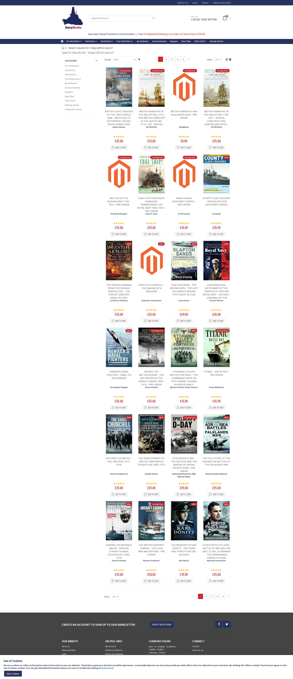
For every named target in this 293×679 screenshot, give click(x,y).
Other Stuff (199, 41)
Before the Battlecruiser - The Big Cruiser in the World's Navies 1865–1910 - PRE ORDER (151, 378)
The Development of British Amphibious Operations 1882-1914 (151, 461)
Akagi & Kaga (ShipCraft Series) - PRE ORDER (184, 201)
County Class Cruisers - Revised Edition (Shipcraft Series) (216, 201)
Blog (195, 3)
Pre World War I (73, 41)
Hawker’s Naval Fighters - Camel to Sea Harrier (119, 375)
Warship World (216, 41)
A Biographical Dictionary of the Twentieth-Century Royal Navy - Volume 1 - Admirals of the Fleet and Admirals (216, 292)
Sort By (107, 59)
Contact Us (182, 3)
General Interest (159, 41)
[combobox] (122, 18)
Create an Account (222, 3)
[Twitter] (227, 624)
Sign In (205, 3)
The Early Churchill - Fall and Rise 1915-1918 (118, 461)
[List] (230, 60)
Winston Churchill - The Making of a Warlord (151, 288)
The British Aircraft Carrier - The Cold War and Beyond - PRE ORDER (151, 549)
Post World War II (124, 41)
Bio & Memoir (143, 41)
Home (63, 48)
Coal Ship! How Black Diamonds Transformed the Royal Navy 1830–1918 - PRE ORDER (151, 204)
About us (66, 646)
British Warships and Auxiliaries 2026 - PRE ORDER (184, 114)
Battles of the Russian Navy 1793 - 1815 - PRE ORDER (119, 201)
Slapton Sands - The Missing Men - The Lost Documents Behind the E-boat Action (184, 289)
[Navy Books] (72, 18)
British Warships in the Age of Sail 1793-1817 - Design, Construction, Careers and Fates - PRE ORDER (216, 119)
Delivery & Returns (114, 650)
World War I (90, 41)
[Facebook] (219, 624)
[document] (147, 668)
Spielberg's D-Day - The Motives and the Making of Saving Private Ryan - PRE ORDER (184, 465)
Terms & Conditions (114, 654)
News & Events (69, 650)
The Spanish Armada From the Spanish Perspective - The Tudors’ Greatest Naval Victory (119, 291)
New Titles (186, 41)
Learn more (108, 668)
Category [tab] (71, 60)
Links (64, 654)
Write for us (197, 650)
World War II (106, 41)
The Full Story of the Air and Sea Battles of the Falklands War (216, 461)
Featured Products (73, 109)
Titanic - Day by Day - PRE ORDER (216, 373)
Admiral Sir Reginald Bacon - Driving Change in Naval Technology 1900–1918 (119, 551)
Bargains (174, 41)
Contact (195, 646)
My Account (110, 646)
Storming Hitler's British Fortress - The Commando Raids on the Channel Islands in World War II (184, 378)
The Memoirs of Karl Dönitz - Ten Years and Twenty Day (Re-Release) (184, 549)
